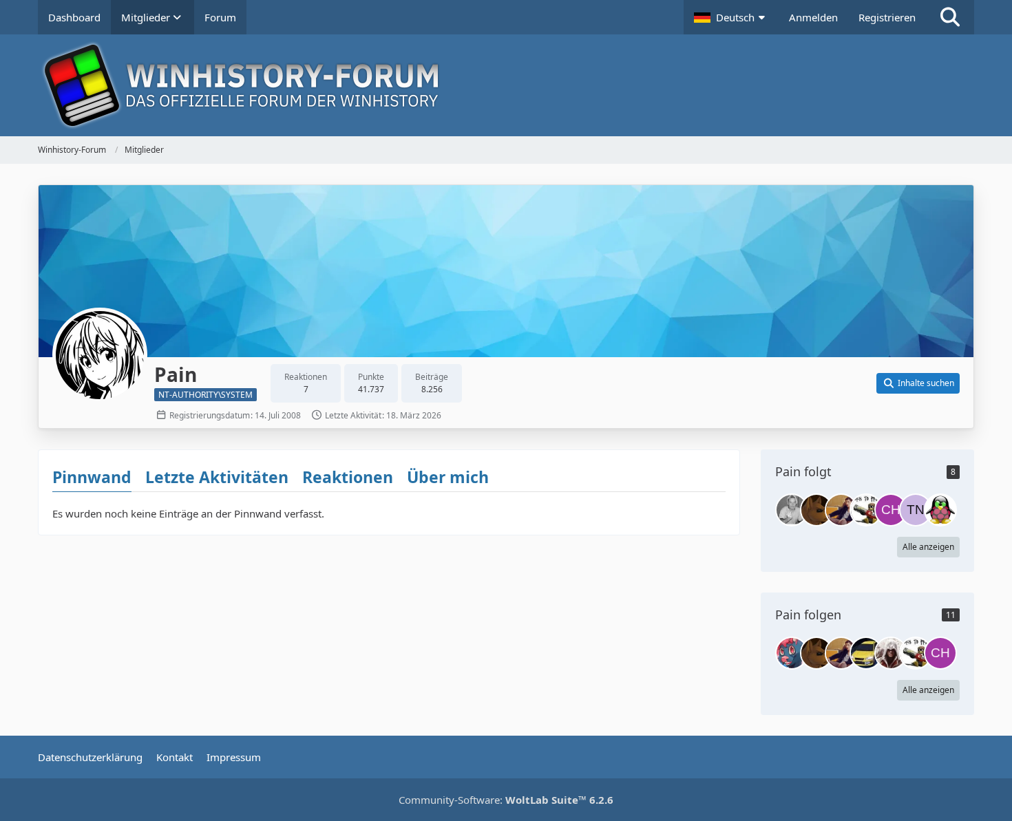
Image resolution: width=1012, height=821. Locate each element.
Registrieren (887, 17)
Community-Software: (506, 800)
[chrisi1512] (890, 509)
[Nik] (791, 653)
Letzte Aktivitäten (216, 477)
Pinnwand (91, 477)
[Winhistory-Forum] (506, 85)
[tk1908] (866, 509)
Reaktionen (347, 477)
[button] (731, 17)
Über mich (448, 477)
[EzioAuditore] (890, 653)
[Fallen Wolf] (816, 509)
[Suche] (950, 17)
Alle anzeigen (928, 547)
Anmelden (813, 17)
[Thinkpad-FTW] (866, 653)
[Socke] (791, 509)
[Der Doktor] (841, 509)
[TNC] (915, 509)
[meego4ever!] (940, 509)
